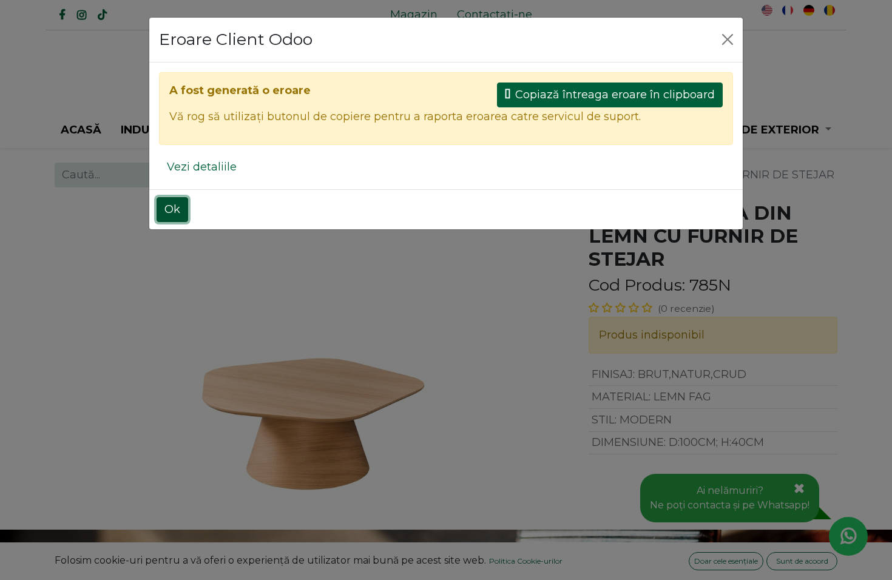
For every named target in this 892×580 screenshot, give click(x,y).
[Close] (727, 39)
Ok (172, 209)
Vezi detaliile (202, 167)
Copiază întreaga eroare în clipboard (615, 94)
